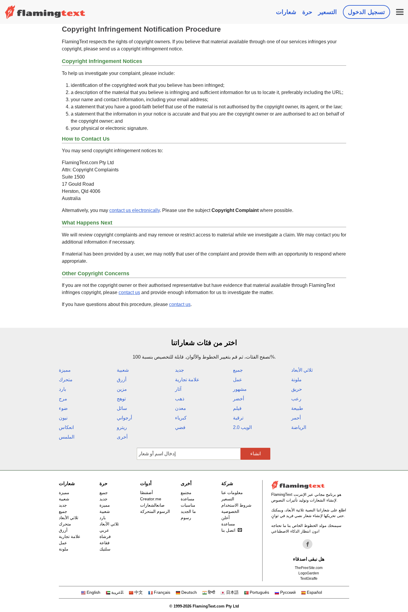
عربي (104, 530)
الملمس (66, 436)
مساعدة (187, 498)
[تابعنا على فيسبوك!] (308, 544)
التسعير (327, 12)
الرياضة (298, 427)
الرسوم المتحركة (155, 511)
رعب (296, 398)
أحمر (296, 417)
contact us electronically (134, 210)
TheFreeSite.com (309, 568)
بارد (62, 389)
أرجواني (124, 417)
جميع (238, 370)
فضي (180, 427)
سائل (122, 408)
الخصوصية (230, 511)
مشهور (240, 389)
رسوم (186, 517)
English (93, 592)
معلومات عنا (232, 492)
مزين (122, 389)
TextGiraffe (308, 578)
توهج (121, 398)
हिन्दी (211, 592)
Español (314, 592)
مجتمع (186, 492)
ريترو (122, 427)
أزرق (121, 379)
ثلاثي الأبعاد (302, 370)
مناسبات (188, 505)
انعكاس (66, 427)
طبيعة (297, 408)
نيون (63, 417)
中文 (138, 592)
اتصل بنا (228, 530)
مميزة (65, 370)
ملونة (296, 379)
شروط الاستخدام (236, 505)
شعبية (123, 370)
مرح (63, 398)
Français (162, 592)
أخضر (238, 398)
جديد (179, 370)
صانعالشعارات (152, 505)
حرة (307, 12)
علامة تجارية (187, 379)
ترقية (238, 417)
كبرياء (181, 417)
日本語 (232, 592)
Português (259, 592)
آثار (178, 389)
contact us (129, 292)
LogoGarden (308, 573)
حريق (296, 389)
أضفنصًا (146, 492)
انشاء (255, 453)
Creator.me (150, 498)
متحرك (66, 379)
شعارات (286, 12)
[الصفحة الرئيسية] (45, 11)
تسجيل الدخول (366, 12)
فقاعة (104, 542)
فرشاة (105, 536)
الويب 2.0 (242, 427)
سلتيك (105, 549)
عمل (237, 379)
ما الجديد (188, 511)
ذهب (179, 398)
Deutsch (189, 592)
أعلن (225, 517)
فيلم (237, 408)
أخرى (122, 436)
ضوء (63, 408)
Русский (288, 592)
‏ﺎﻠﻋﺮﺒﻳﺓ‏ (117, 592)
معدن (180, 408)
